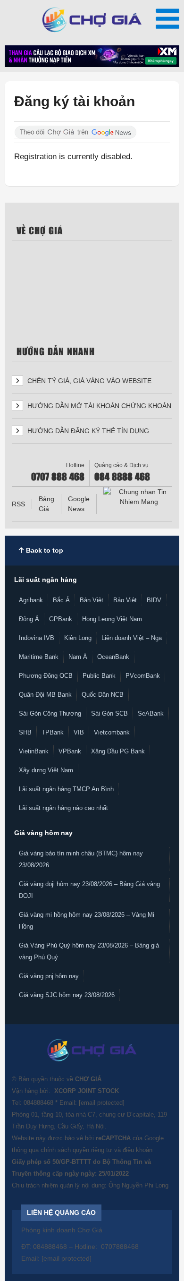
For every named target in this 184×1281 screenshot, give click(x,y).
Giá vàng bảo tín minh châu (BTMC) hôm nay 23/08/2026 (81, 859)
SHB (25, 732)
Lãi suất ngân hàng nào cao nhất (63, 807)
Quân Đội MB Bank (45, 694)
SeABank (151, 713)
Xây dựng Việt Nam (46, 770)
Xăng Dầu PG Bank (118, 751)
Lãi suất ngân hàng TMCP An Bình (66, 789)
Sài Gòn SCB (109, 713)
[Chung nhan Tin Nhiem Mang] (138, 497)
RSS (18, 504)
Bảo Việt (125, 600)
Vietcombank (112, 732)
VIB (79, 732)
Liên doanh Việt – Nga (131, 637)
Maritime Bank (39, 656)
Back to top (43, 550)
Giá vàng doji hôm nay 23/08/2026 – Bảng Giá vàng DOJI (89, 889)
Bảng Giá (46, 503)
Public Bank (99, 675)
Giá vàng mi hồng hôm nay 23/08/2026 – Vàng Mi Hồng (86, 920)
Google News (79, 503)
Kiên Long (78, 637)
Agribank (31, 600)
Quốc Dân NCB (103, 694)
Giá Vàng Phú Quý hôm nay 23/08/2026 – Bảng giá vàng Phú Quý (89, 951)
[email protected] (102, 1102)
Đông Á (29, 619)
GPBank (60, 619)
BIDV (154, 600)
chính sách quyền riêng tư (76, 1149)
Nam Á (77, 656)
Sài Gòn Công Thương (50, 713)
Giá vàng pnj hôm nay (49, 976)
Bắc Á (61, 600)
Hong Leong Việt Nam (112, 619)
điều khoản (137, 1149)
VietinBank (34, 751)
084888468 (38, 1102)
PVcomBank (142, 675)
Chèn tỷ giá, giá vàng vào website (88, 380)
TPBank (53, 732)
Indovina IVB (36, 637)
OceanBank (113, 656)
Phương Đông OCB (46, 675)
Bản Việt (91, 600)
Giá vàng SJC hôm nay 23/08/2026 (67, 995)
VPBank (70, 751)
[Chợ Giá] (92, 20)
